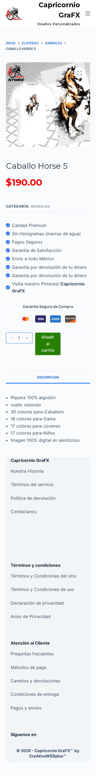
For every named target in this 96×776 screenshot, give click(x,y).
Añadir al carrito (47, 343)
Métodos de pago (29, 667)
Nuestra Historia (27, 471)
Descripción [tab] (48, 377)
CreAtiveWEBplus (47, 756)
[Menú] (87, 13)
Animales (40, 206)
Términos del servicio (33, 484)
